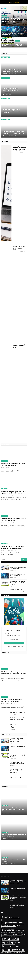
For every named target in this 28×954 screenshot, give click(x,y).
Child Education (5, 57)
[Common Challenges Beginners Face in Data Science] (14, 31)
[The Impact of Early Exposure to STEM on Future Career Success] (14, 128)
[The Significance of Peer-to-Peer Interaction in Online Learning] (5, 719)
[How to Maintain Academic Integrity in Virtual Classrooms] (5, 712)
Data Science (8, 930)
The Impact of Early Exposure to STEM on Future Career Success (13, 132)
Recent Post (5, 562)
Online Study (5, 669)
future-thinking (22, 934)
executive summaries (20, 932)
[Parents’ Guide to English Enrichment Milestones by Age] (20, 42)
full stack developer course (6, 934)
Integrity (17, 946)
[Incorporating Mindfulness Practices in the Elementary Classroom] (14, 107)
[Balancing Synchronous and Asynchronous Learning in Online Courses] (5, 726)
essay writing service (11, 932)
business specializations (15, 917)
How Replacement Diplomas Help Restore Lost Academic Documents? (14, 835)
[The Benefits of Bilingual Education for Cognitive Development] (14, 86)
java (2, 952)
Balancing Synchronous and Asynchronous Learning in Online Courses (18, 726)
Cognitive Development (12, 923)
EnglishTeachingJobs (19, 930)
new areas (20, 952)
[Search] (26, 2)
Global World (4, 936)
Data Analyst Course (5, 927)
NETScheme (14, 952)
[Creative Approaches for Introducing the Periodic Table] (14, 66)
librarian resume (8, 952)
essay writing (4, 932)
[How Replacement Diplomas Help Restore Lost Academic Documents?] (14, 827)
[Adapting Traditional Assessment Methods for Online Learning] (14, 690)
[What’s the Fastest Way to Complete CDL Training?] (14, 852)
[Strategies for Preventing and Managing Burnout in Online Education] (14, 663)
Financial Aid (5, 460)
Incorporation (8, 946)
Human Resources (10, 939)
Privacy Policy (13, 647)
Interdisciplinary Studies (13, 950)
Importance (15, 942)
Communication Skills (16, 925)
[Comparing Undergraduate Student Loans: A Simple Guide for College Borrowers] (14, 16)
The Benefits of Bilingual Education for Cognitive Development (11, 90)
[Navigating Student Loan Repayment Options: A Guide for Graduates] (14, 482)
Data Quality (13, 927)
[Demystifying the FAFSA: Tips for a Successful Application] (14, 454)
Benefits (6, 917)
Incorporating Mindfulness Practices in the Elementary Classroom (12, 111)
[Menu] (2, 2)
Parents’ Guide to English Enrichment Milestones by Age (20, 44)
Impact (5, 942)
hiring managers (18, 936)
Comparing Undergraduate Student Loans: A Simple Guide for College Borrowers (13, 19)
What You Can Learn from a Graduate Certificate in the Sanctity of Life (16, 771)
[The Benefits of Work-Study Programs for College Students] (14, 510)
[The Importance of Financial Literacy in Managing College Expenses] (14, 537)
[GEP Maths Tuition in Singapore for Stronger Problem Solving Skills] (5, 779)
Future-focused (15, 934)
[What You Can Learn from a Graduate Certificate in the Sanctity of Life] (5, 771)
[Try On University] (14, 2)
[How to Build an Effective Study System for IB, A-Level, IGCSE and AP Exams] (6, 291)
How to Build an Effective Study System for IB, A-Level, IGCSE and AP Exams (7, 43)
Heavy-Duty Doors (11, 936)
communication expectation (6, 925)
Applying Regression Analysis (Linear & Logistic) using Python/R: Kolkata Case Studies (13, 809)
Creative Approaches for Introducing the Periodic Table (12, 70)
